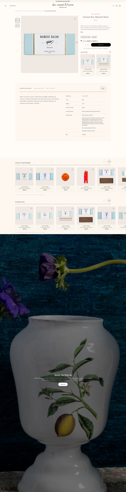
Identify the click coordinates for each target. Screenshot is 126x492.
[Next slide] (17, 50)
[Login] (116, 5)
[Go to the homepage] (63, 7)
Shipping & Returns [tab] (39, 88)
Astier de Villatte (95, 14)
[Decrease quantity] (83, 45)
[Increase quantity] (88, 45)
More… (81, 31)
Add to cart (101, 44)
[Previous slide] (17, 17)
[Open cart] (119, 5)
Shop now (63, 384)
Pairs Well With (84, 52)
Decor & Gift (20, 10)
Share (103, 88)
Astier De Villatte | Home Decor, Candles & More (34, 10)
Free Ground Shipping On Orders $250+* (63, 1)
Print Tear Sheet (50, 88)
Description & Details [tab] (25, 88)
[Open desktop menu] (5, 6)
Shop (16, 10)
